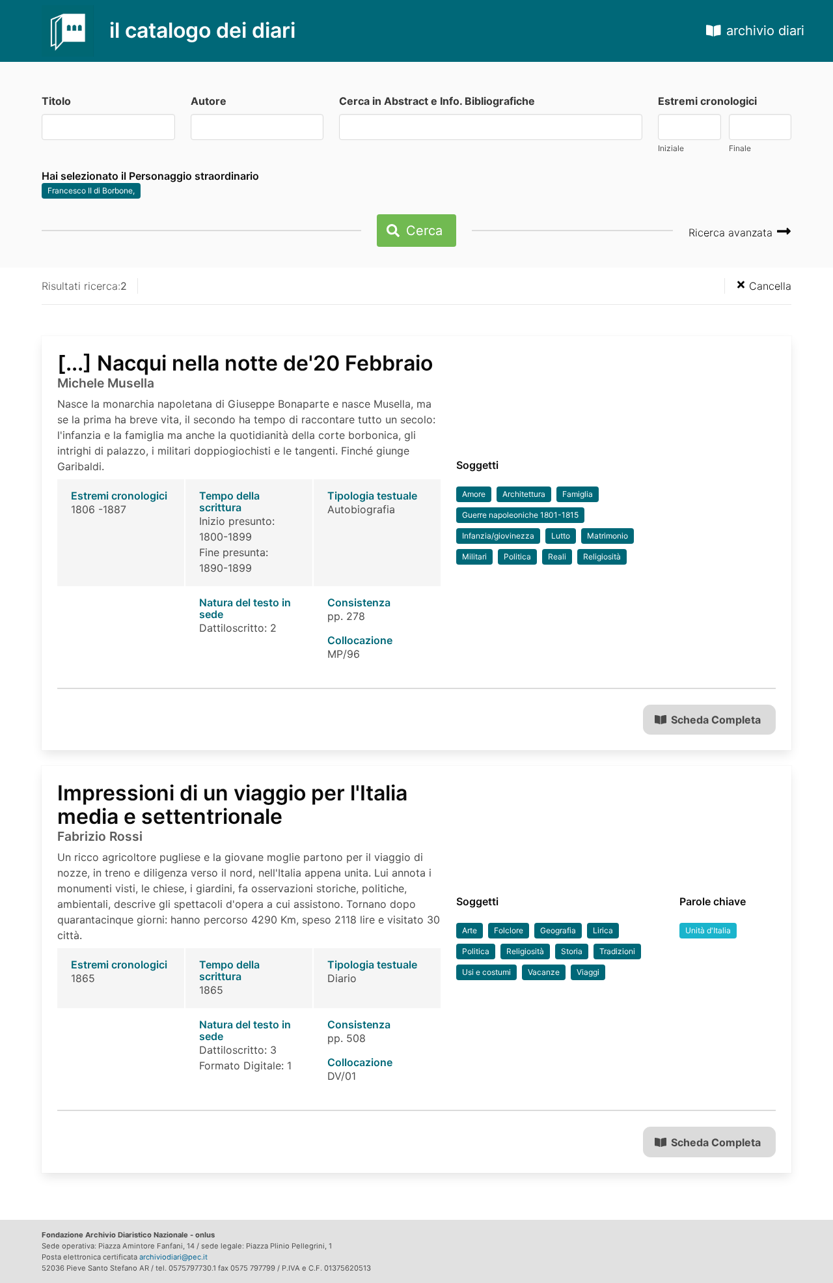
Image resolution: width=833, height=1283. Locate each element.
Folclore (508, 930)
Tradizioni (617, 951)
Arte (469, 930)
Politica (517, 556)
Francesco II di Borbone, (91, 190)
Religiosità (602, 556)
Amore (473, 494)
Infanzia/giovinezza (498, 536)
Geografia (558, 930)
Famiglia (577, 494)
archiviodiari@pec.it (173, 1257)
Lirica (603, 930)
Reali (557, 556)
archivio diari (765, 30)
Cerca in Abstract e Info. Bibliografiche (437, 100)
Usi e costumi (486, 972)
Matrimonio (607, 536)
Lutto (560, 536)
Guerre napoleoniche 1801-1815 (520, 515)
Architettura (523, 494)
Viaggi (588, 972)
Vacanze (544, 972)
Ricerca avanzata (732, 232)
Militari (474, 556)
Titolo (56, 100)
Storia (571, 951)
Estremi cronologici (707, 100)
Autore (208, 100)
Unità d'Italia (708, 930)
